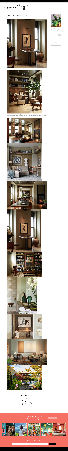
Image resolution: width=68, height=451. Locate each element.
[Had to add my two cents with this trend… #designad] (47, 429)
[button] (1, 1)
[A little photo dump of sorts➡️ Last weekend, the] (8, 429)
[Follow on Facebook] (64, 1)
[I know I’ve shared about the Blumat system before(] (34, 429)
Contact (28, 1)
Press (32, 1)
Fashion (41, 1)
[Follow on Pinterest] (67, 1)
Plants (45, 1)
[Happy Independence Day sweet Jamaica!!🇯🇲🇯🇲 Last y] (21, 429)
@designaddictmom (34, 436)
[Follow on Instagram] (65, 1)
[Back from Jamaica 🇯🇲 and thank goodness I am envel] (59, 429)
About (24, 1)
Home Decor (36, 1)
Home (20, 1)
